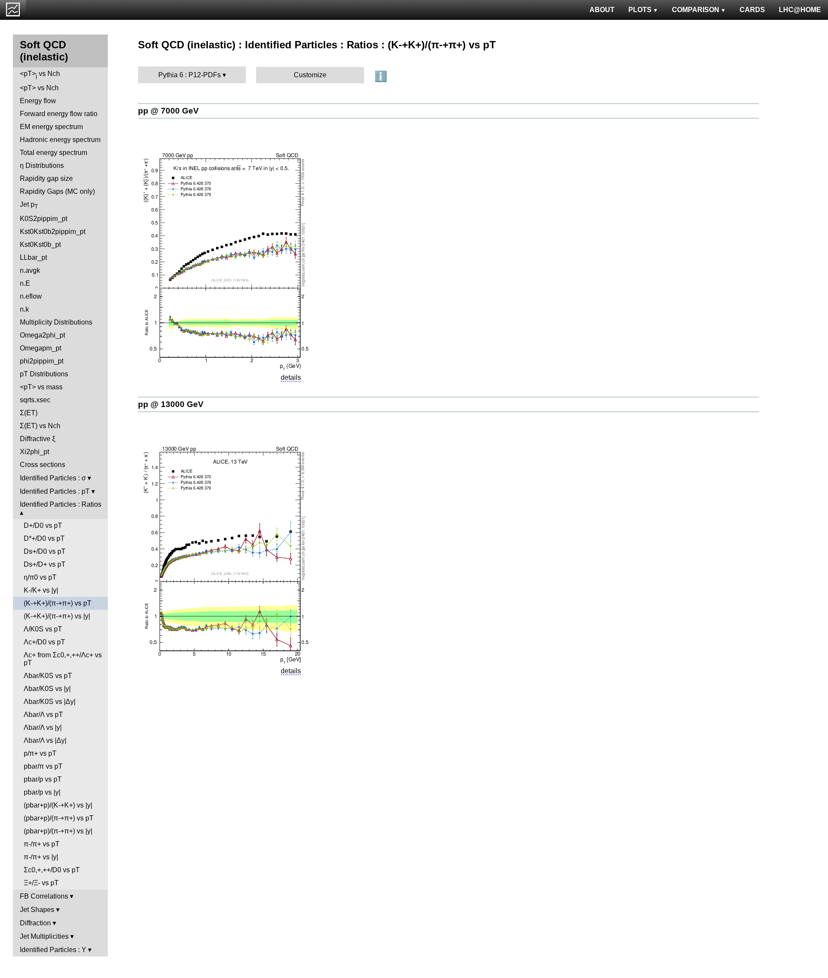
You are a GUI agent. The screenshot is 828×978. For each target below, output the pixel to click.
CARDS (752, 9)
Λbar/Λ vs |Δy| (45, 740)
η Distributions (42, 165)
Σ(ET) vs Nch (40, 425)
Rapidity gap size (46, 178)
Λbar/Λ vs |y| (43, 727)
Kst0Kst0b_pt (40, 244)
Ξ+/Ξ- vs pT (41, 883)
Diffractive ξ (37, 438)
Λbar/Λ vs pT (43, 714)
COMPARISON (695, 9)
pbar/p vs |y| (42, 792)
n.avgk (30, 270)
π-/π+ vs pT (42, 844)
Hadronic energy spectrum (60, 139)
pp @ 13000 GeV (171, 404)
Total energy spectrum (53, 152)
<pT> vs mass (41, 387)
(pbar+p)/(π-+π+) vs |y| (58, 831)
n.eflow (31, 296)
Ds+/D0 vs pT (45, 551)
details (291, 377)
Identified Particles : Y (53, 949)
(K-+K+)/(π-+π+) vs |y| (57, 616)
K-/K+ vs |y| (41, 590)
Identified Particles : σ (53, 478)
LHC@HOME (800, 9)
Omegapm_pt (40, 348)
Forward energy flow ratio (58, 113)
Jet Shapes (37, 909)
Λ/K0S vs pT (43, 629)
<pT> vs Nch (40, 74)
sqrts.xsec (35, 400)
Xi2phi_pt (34, 451)
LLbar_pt (33, 257)
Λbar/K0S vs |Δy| (49, 701)
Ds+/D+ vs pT (45, 564)
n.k (24, 309)
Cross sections (42, 464)
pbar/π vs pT (43, 766)
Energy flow (38, 100)
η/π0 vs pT (40, 577)
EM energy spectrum (51, 126)
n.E (25, 283)
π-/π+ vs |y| (41, 857)
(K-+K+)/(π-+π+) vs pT (57, 603)
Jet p (29, 205)
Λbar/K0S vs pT (48, 675)
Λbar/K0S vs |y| (47, 688)
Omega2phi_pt (42, 335)
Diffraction (35, 923)
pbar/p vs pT (43, 779)
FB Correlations (44, 896)
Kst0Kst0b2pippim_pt (52, 231)
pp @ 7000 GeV (168, 110)
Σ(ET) (29, 412)
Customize (310, 75)
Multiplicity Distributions (56, 322)
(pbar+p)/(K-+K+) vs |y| (58, 805)
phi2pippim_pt (41, 361)
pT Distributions (44, 374)
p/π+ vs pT (40, 753)
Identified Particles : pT (55, 491)
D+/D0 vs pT (43, 525)
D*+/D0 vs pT (44, 538)
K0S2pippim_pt (43, 218)
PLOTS (640, 9)
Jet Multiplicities (44, 936)
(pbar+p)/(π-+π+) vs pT (59, 818)
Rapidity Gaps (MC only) (57, 191)
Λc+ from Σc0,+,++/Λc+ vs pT (63, 658)
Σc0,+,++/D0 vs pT (52, 870)
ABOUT (602, 9)
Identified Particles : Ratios (60, 504)
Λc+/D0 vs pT (44, 642)
